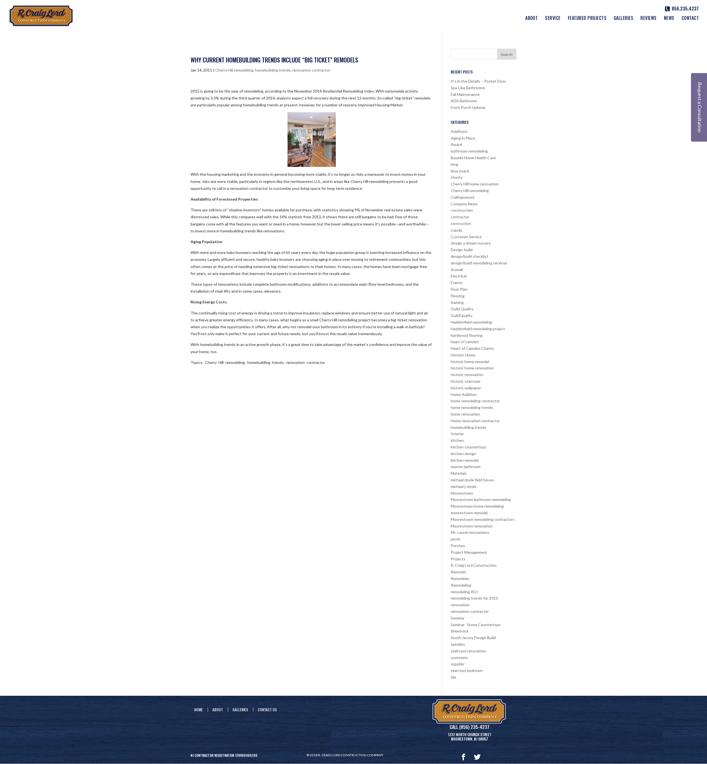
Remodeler (460, 578)
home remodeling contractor (475, 400)
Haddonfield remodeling (471, 322)
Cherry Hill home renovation (475, 184)
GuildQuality (462, 315)
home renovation (465, 414)
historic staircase (465, 381)
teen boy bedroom (466, 670)
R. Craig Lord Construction (474, 565)
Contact (690, 18)
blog (454, 164)
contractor (460, 216)
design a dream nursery (471, 243)
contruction (461, 223)
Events (457, 282)
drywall (457, 269)
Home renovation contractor (475, 420)
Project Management (469, 552)
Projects (458, 558)
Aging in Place (463, 138)
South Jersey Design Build (473, 637)
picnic (456, 539)
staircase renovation (468, 651)
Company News (464, 203)
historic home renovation (472, 368)
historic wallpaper (466, 387)
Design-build (462, 249)
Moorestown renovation (472, 526)
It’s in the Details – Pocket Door (478, 81)
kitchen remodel (465, 460)
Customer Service (466, 236)
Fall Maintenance (465, 94)
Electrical (458, 276)
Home (198, 709)
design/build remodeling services (479, 263)
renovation (460, 604)
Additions (459, 131)
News (669, 18)
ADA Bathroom (464, 100)
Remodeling (461, 585)
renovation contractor (311, 70)
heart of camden (465, 341)
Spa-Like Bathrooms (468, 87)
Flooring (458, 295)
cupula (456, 230)
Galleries (623, 18)
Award (456, 144)
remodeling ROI (464, 591)
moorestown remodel (469, 512)
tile (453, 677)
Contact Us (267, 709)
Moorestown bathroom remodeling (481, 499)
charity (457, 177)
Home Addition (464, 394)
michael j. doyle (463, 486)
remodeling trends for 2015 (474, 598)
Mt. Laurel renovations (470, 532)
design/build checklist (469, 256)
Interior (457, 433)
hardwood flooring (466, 335)
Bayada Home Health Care (473, 157)
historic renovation (467, 374)
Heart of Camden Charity (472, 348)
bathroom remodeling (469, 151)
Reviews (648, 18)
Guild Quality (462, 308)
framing (457, 302)
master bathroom (466, 466)
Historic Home (463, 355)
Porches (458, 545)
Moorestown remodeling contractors (483, 519)
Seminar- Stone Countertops (476, 624)
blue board (460, 171)
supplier (458, 663)
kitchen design (463, 453)
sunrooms (459, 657)
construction (462, 210)
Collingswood (462, 197)
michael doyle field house (472, 479)
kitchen (457, 440)
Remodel (458, 571)
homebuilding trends (273, 70)
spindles (458, 644)
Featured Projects (587, 18)
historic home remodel (470, 361)
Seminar (458, 618)
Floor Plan (459, 289)
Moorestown (462, 493)
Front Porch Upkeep (468, 107)
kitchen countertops (468, 447)
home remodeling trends (472, 407)
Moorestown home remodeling (477, 506)
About (531, 18)
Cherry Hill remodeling (234, 70)
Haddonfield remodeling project (478, 328)
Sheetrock (460, 631)
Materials (459, 473)
